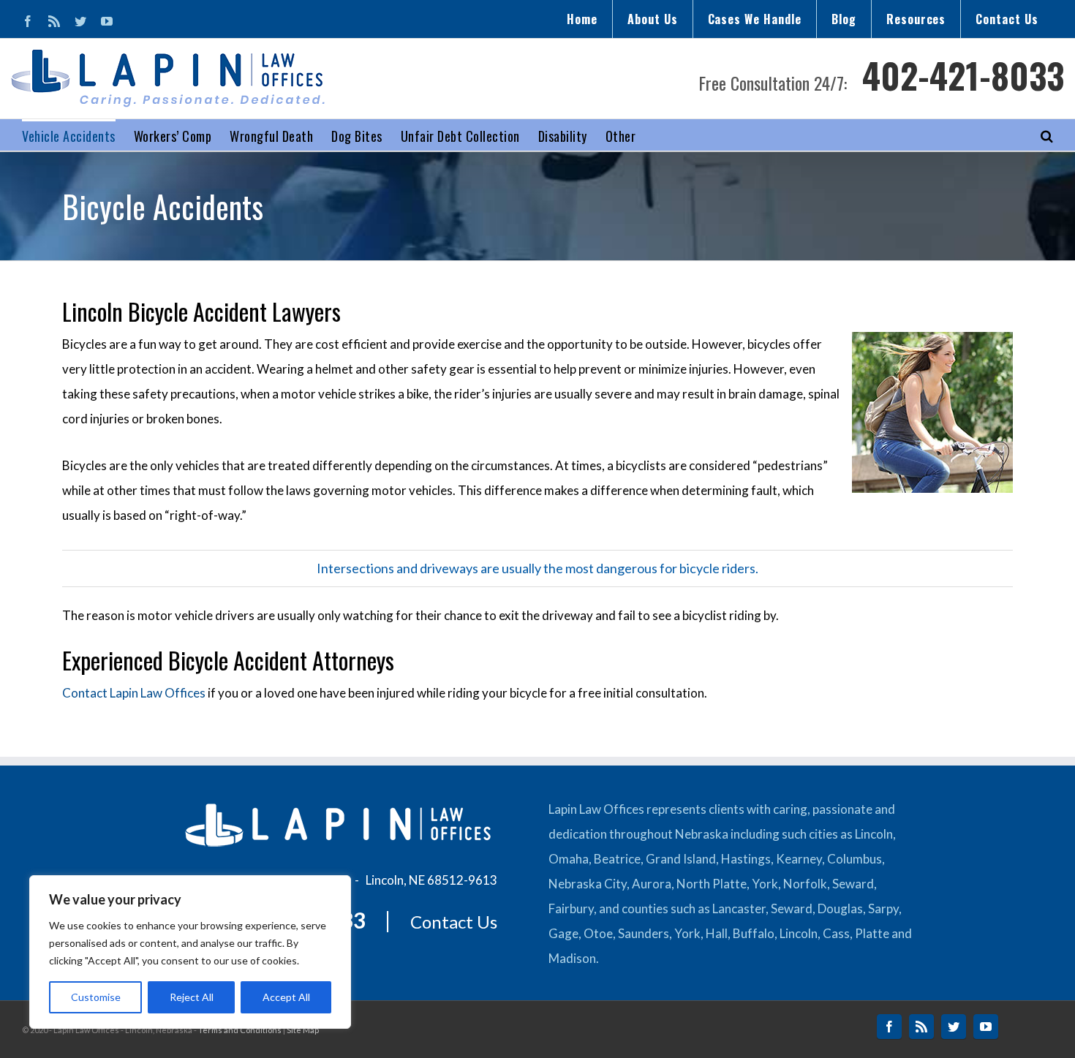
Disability (562, 136)
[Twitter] (80, 21)
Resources (916, 19)
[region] (190, 952)
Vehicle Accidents (69, 136)
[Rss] (54, 21)
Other (621, 136)
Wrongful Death (271, 136)
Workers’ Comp (173, 136)
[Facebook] (28, 21)
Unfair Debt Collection (460, 136)
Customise (96, 997)
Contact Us (1007, 19)
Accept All (286, 997)
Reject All (192, 997)
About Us (652, 19)
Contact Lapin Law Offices (133, 692)
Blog (843, 19)
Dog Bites (356, 136)
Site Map (303, 1030)
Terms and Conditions (240, 1030)
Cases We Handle (754, 19)
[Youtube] (107, 21)
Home (582, 19)
